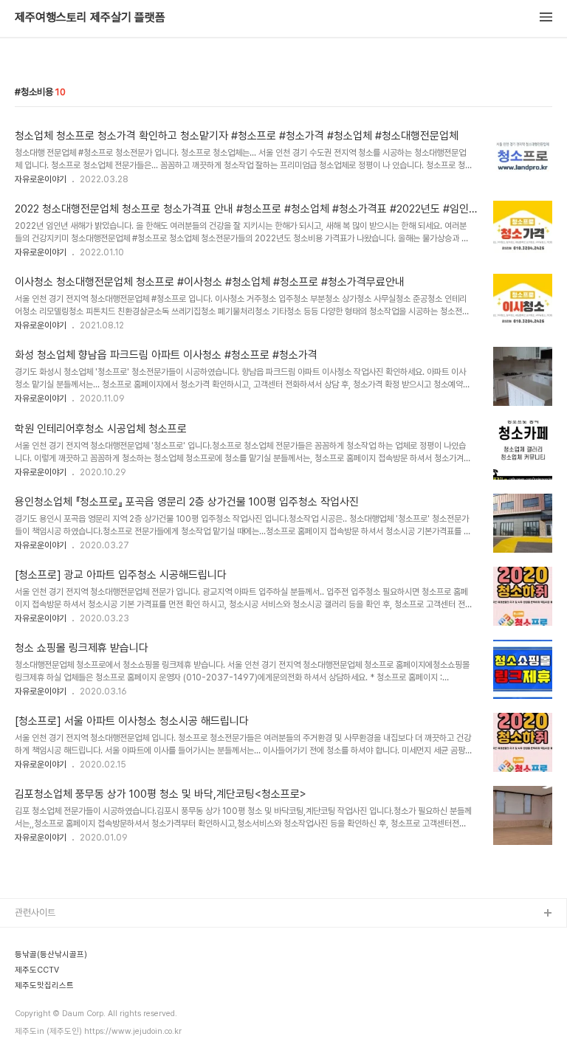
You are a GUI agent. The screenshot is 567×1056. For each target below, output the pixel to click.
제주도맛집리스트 (48, 1032)
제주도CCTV (41, 1008)
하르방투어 (36, 984)
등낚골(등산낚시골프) (55, 961)
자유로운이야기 (40, 179)
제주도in (31, 937)
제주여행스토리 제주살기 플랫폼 (90, 17)
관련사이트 (35, 912)
